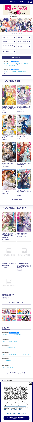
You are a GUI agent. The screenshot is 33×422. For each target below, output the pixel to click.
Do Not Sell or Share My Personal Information (15, 406)
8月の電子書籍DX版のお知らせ (9, 367)
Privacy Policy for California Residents (16, 413)
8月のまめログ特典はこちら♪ (9, 347)
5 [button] (18, 33)
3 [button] (14, 33)
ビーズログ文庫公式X (23, 41)
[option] (16, 25)
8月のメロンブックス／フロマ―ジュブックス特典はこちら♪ (16, 354)
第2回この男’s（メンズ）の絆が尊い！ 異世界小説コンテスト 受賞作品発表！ (16, 64)
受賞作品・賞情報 (15, 61)
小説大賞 (5, 41)
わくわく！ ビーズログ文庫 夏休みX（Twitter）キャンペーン (16, 335)
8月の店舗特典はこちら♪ (7, 360)
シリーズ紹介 (6, 51)
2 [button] (13, 33)
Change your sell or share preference (13, 409)
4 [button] (16, 33)
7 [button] (22, 33)
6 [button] (20, 33)
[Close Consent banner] (30, 383)
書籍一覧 (20, 37)
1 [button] (11, 33)
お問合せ (20, 46)
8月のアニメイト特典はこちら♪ (9, 341)
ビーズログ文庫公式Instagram (8, 46)
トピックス (5, 37)
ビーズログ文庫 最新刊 (16, 199)
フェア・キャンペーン (14, 332)
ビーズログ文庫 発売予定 (16, 302)
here (23, 393)
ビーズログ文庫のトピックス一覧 (16, 373)
